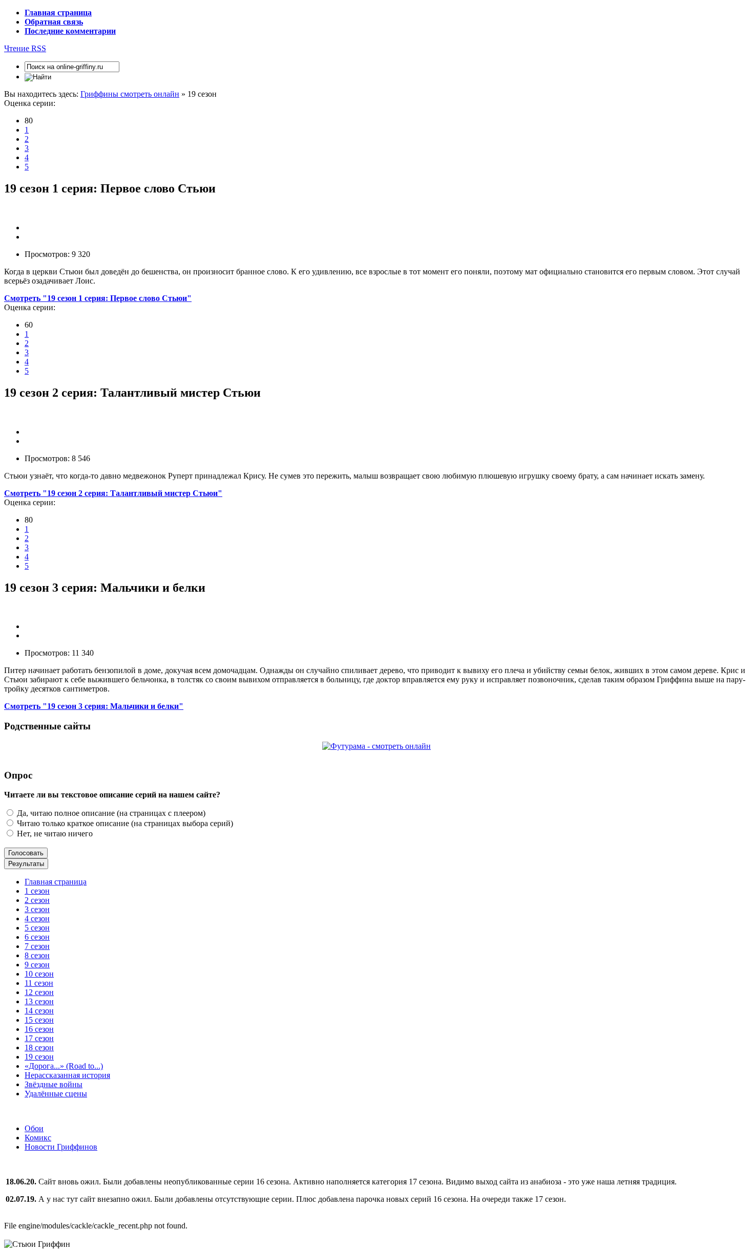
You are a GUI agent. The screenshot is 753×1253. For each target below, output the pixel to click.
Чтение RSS (25, 48)
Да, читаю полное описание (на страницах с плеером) (110, 813)
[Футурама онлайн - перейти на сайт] (376, 746)
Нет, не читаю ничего (54, 833)
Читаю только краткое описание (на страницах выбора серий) (124, 823)
